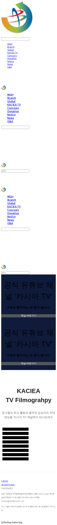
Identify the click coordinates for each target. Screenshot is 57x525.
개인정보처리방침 (8, 484)
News (10, 64)
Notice (10, 61)
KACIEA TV (12, 52)
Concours (12, 55)
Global (10, 49)
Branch (11, 46)
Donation (12, 58)
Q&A (9, 67)
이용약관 (4, 481)
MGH (9, 44)
